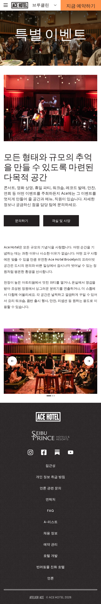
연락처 (50, 499)
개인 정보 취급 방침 (50, 477)
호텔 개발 (50, 556)
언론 (50, 578)
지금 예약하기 (80, 7)
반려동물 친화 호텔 (50, 567)
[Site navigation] (5, 5)
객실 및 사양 (61, 221)
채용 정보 (50, 533)
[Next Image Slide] (88, 361)
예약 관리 (50, 544)
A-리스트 (51, 522)
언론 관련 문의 (50, 488)
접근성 (50, 465)
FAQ (50, 511)
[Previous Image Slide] (12, 361)
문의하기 (21, 221)
